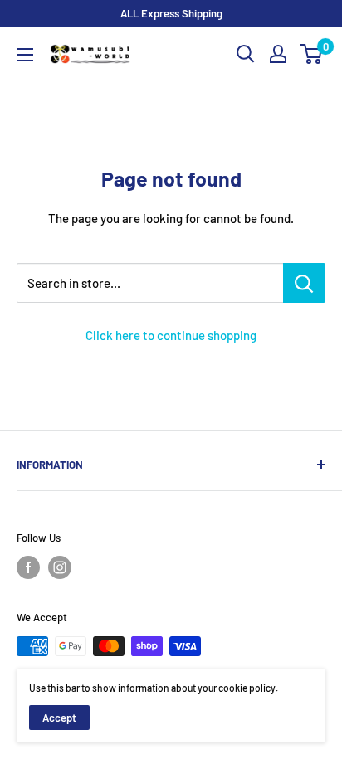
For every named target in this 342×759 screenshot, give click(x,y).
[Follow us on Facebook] (28, 567)
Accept (59, 717)
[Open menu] (25, 54)
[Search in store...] (304, 283)
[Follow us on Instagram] (59, 567)
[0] (311, 54)
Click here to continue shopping (171, 335)
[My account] (278, 54)
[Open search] (246, 54)
